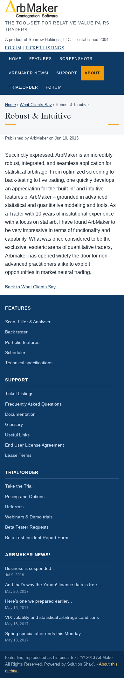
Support (66, 73)
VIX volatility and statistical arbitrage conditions (52, 620)
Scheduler (15, 352)
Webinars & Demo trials (28, 517)
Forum (13, 48)
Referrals (14, 506)
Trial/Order (23, 87)
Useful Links (17, 435)
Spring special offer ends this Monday (43, 636)
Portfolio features (22, 342)
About (92, 73)
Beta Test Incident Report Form (36, 537)
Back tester (16, 332)
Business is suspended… (30, 571)
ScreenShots (75, 59)
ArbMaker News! (29, 73)
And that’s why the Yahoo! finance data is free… (53, 587)
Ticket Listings (44, 48)
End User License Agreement (34, 445)
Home (15, 59)
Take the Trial (18, 486)
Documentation (20, 414)
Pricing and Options (25, 496)
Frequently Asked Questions (33, 404)
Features (40, 59)
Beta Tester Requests (27, 527)
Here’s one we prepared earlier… (38, 604)
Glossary (14, 424)
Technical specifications (28, 362)
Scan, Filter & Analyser (28, 321)
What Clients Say (36, 105)
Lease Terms (18, 455)
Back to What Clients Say (30, 286)
